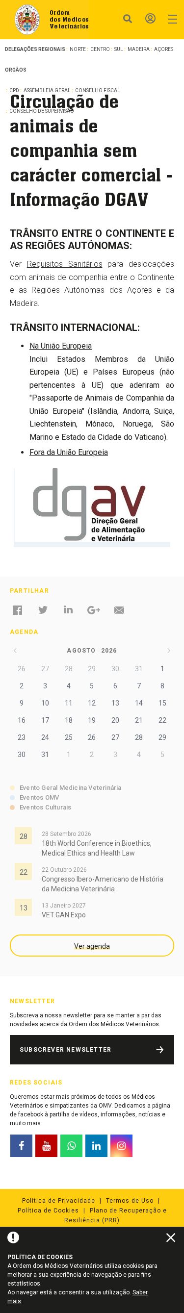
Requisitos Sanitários (65, 264)
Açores (163, 49)
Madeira (139, 49)
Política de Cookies (48, 1210)
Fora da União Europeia (68, 452)
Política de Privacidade (58, 1200)
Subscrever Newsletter (65, 1049)
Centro (100, 49)
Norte (78, 49)
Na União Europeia (60, 346)
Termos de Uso (130, 1200)
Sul (118, 49)
